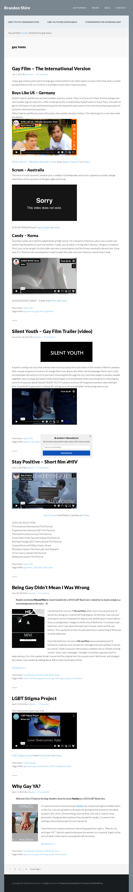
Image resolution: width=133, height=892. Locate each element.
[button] (66, 438)
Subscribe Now (66, 453)
